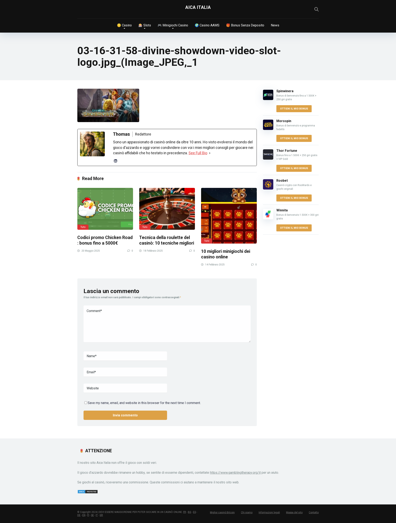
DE (78, 515)
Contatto (314, 512)
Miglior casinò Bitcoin (222, 512)
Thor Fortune (286, 151)
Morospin (283, 121)
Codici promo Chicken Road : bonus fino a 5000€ (105, 240)
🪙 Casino (124, 25)
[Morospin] (268, 129)
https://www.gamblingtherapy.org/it (235, 473)
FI (88, 515)
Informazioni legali (269, 512)
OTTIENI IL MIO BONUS (294, 108)
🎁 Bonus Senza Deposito (245, 25)
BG (189, 512)
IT (97, 515)
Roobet (282, 181)
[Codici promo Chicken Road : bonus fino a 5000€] (105, 209)
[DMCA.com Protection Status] (87, 493)
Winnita (282, 210)
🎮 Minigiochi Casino (173, 25)
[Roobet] (268, 188)
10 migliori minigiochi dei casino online (225, 254)
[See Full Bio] (209, 153)
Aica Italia (198, 7)
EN (83, 515)
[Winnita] (268, 218)
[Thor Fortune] (268, 158)
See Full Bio (198, 153)
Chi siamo (246, 512)
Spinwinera (284, 91)
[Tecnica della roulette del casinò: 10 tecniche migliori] (167, 209)
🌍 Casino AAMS (207, 25)
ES (194, 512)
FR (184, 512)
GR (101, 515)
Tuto (82, 227)
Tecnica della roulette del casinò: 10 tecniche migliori (166, 240)
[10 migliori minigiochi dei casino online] (229, 216)
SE (92, 515)
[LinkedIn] (115, 160)
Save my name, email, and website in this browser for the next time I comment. (144, 403)
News (275, 25)
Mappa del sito (294, 512)
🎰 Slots (144, 25)
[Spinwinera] (268, 99)
